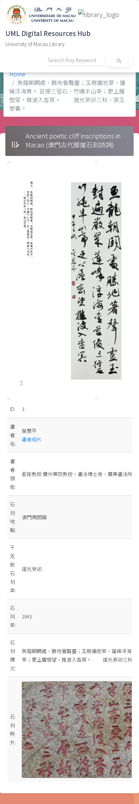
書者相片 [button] (32, 439)
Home (17, 74)
